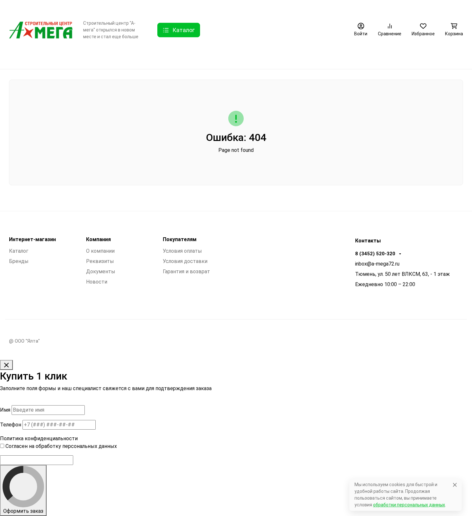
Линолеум (233, 56)
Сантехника (194, 56)
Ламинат (80, 56)
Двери (48, 56)
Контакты (141, 8)
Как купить (198, 8)
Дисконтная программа (247, 8)
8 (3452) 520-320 (434, 8)
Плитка (158, 56)
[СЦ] (41, 30)
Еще (317, 8)
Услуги (166, 8)
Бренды (17, 56)
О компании (105, 8)
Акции (292, 8)
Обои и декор (119, 56)
